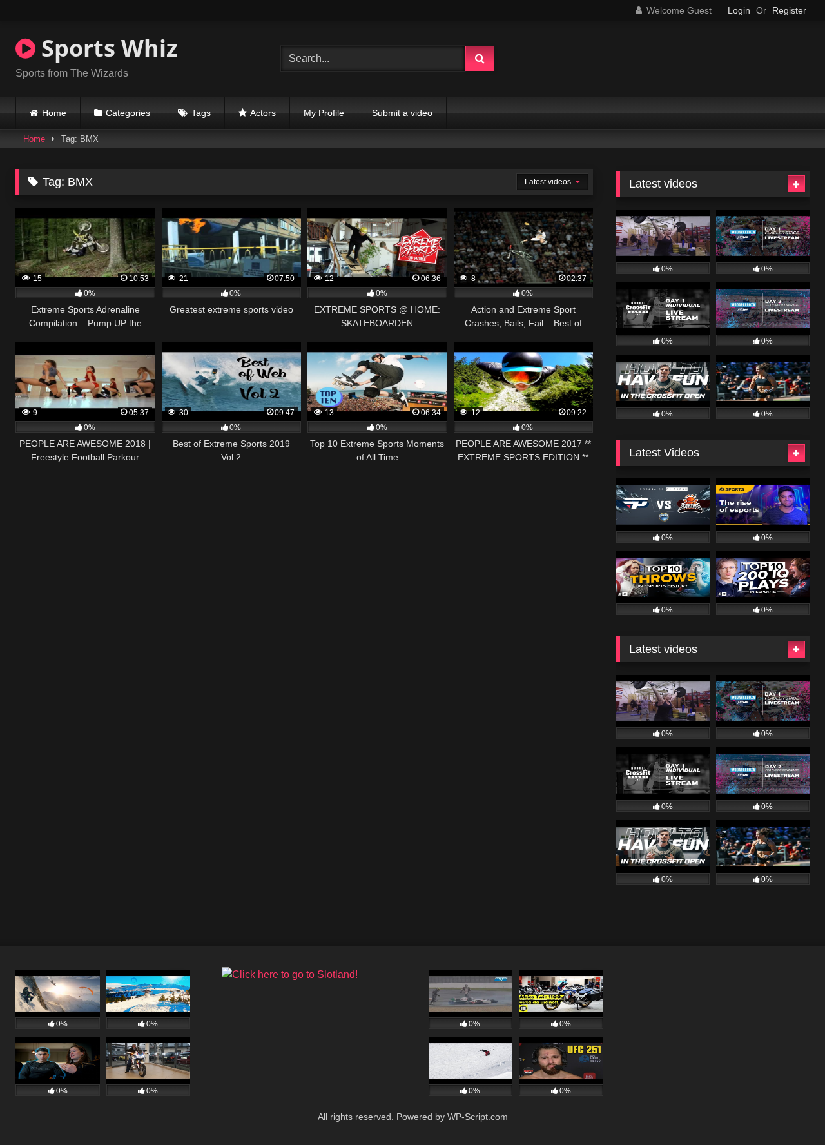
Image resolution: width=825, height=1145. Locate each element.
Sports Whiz (106, 48)
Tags (201, 113)
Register (789, 10)
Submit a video (402, 113)
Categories (128, 113)
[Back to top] (785, 1106)
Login (739, 10)
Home (54, 113)
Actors (263, 113)
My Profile (324, 113)
